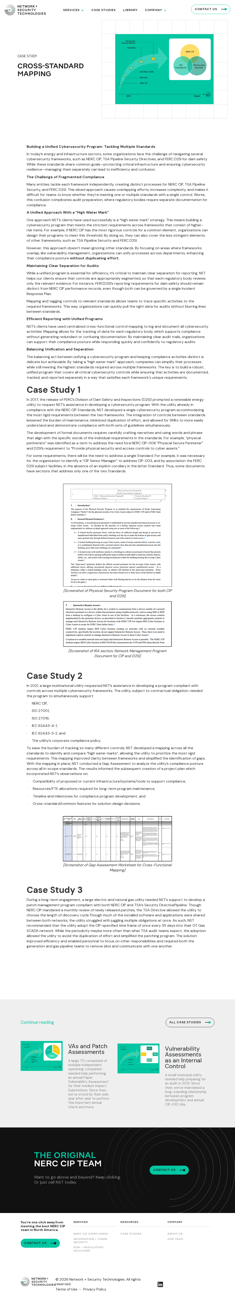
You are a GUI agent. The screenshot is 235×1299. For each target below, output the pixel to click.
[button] (73, 10)
